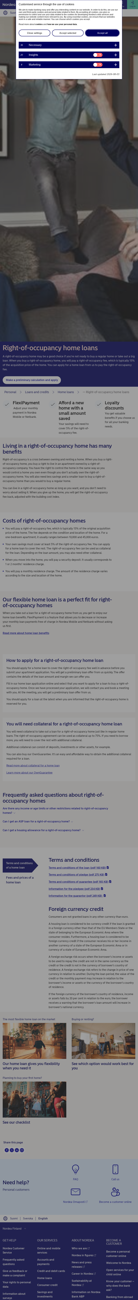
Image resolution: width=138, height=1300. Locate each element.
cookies (39, 24)
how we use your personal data (62, 24)
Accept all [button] (102, 33)
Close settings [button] (34, 33)
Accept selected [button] (67, 33)
